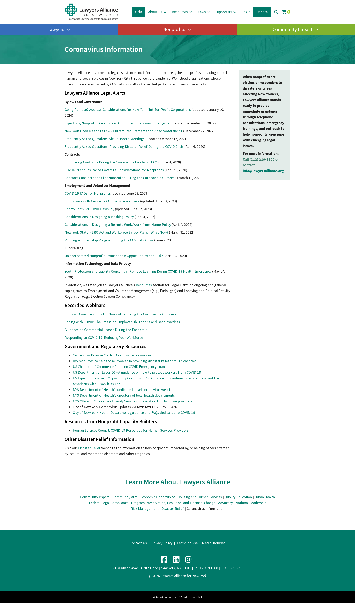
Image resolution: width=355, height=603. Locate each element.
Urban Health (265, 497)
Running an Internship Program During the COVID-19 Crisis (109, 240)
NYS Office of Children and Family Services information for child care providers (132, 401)
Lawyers (55, 29)
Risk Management (145, 508)
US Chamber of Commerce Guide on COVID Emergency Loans (119, 366)
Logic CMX (196, 597)
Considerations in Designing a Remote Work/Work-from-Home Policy (118, 224)
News (201, 11)
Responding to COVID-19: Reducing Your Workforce (104, 337)
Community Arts (124, 497)
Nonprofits (174, 29)
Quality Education (238, 497)
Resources (180, 11)
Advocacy (225, 502)
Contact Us (138, 543)
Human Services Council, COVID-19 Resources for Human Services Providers (130, 430)
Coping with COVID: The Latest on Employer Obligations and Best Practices (122, 321)
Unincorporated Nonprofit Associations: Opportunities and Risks (114, 255)
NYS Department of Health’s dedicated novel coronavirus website (123, 389)
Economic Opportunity (157, 497)
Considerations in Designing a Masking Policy (99, 216)
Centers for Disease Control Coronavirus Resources (112, 355)
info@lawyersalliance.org (263, 170)
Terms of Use (187, 543)
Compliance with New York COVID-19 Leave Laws (102, 201)
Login (246, 11)
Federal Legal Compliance (108, 502)
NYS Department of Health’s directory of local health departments (124, 395)
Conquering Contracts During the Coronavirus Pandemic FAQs (112, 162)
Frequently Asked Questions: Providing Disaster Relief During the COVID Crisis (124, 146)
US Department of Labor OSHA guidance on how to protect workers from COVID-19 (137, 372)
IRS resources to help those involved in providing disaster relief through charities (134, 360)
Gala (138, 11)
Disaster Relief (89, 448)
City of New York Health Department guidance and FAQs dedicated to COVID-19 (134, 412)
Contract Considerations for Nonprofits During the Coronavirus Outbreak (120, 177)
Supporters (223, 11)
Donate (262, 11)
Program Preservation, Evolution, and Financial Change (173, 502)
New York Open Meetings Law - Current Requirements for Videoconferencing (123, 131)
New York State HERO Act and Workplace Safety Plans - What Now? (116, 232)
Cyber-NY (177, 597)
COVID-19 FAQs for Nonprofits (88, 193)
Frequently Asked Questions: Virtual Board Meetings (105, 138)
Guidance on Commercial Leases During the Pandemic (106, 329)
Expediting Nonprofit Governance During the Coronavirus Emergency (117, 123)
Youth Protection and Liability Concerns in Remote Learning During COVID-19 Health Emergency (138, 271)
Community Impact (292, 29)
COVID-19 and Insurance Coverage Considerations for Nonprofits (114, 170)
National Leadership (250, 502)
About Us (155, 11)
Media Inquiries (213, 543)
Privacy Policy (161, 543)
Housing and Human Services (199, 497)
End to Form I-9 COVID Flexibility (89, 209)
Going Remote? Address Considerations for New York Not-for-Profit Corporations (128, 109)
